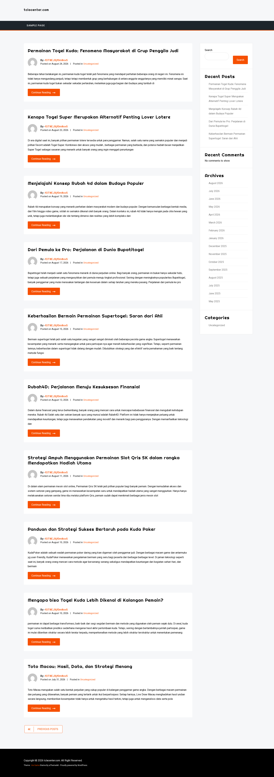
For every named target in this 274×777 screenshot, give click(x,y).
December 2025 (218, 246)
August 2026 (216, 183)
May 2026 (214, 206)
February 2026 (217, 230)
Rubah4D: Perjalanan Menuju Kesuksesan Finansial (84, 386)
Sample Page (36, 25)
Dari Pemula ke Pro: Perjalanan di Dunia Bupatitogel (86, 249)
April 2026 (214, 214)
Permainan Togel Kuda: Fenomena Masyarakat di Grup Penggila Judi (103, 50)
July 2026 (214, 191)
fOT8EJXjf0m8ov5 (56, 60)
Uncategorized (90, 64)
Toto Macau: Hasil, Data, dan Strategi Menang (80, 666)
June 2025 (214, 293)
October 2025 (216, 261)
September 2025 (218, 269)
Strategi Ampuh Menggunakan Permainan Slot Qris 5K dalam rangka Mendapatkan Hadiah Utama (104, 460)
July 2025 (214, 285)
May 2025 (214, 301)
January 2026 (216, 238)
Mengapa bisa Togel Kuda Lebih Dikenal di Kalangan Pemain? (95, 600)
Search (208, 50)
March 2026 (215, 222)
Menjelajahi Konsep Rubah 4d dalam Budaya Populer (86, 183)
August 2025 (216, 277)
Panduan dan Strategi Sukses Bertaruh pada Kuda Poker (92, 529)
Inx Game (35, 765)
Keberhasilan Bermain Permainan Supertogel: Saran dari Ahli (95, 316)
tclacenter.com (36, 10)
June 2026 (214, 198)
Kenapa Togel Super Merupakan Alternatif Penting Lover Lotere (99, 117)
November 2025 (218, 254)
